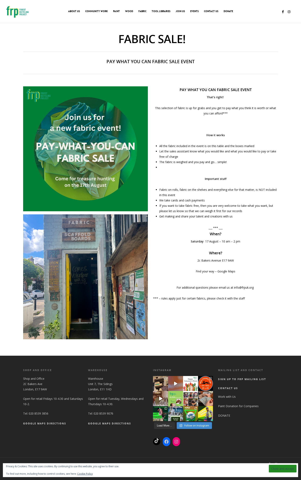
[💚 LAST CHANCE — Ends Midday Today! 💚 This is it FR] (160, 413)
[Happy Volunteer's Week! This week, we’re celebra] (190, 383)
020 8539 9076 (103, 413)
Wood (129, 11)
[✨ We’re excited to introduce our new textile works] (205, 398)
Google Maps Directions (44, 423)
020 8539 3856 (38, 413)
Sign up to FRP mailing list (242, 379)
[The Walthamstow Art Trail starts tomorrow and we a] (175, 383)
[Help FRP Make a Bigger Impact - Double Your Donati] (190, 413)
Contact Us (211, 11)
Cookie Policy (85, 473)
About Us (74, 11)
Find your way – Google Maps (215, 271)
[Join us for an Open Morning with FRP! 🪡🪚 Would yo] (190, 398)
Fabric (142, 11)
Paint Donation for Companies (238, 406)
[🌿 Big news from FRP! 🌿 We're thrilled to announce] (205, 413)
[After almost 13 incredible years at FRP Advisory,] (160, 398)
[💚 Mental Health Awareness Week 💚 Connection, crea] (175, 398)
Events (194, 11)
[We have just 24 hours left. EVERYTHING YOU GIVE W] (175, 413)
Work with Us (227, 397)
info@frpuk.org (244, 287)
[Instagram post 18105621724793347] (160, 383)
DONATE (228, 11)
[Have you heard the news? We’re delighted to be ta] (205, 383)
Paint (116, 11)
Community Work (96, 11)
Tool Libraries (161, 11)
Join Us (180, 11)
